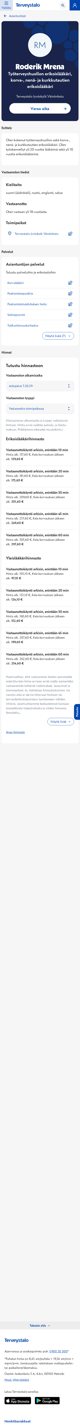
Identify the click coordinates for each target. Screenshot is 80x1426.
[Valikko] (75, 5)
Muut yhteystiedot (16, 1380)
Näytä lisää (58, 721)
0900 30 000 (58, 1351)
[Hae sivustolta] (63, 5)
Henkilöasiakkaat (17, 1421)
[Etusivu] (28, 5)
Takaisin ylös (38, 1325)
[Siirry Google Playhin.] (47, 1400)
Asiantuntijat (17, 16)
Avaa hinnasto (15, 732)
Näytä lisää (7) (56, 336)
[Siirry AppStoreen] (17, 1400)
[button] (40, 233)
